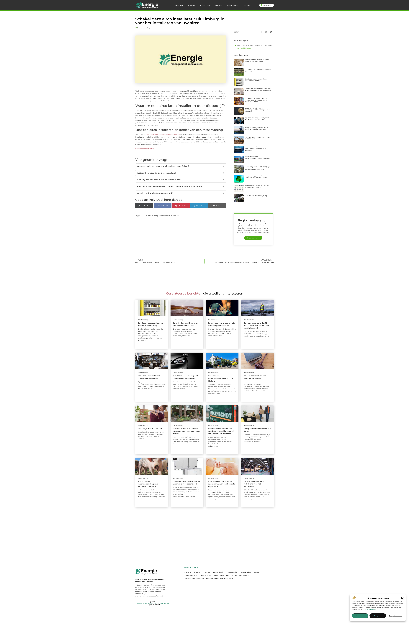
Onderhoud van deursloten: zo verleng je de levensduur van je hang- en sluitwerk (256, 100)
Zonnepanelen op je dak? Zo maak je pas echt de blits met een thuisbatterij (256, 325)
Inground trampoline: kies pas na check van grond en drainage (257, 128)
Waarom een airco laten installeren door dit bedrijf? (254, 45)
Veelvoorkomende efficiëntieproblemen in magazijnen (258, 157)
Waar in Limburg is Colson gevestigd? (180, 193)
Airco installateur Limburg (169, 216)
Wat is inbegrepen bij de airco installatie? (180, 173)
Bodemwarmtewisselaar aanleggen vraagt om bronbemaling (257, 60)
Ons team (191, 5)
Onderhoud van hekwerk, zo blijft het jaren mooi (258, 70)
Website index (205, 575)
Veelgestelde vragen (244, 48)
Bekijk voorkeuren (395, 616)
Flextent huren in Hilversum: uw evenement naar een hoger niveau (186, 431)
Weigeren (377, 616)
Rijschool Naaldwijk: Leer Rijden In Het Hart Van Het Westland (257, 118)
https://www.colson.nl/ (144, 148)
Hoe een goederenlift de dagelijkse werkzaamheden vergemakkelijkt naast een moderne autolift (257, 167)
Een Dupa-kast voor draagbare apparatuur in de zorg (256, 80)
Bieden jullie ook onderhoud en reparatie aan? (180, 180)
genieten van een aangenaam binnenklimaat (162, 135)
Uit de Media (205, 5)
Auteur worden (233, 5)
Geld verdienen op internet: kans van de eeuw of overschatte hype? (209, 578)
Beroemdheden (218, 572)
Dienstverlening (143, 28)
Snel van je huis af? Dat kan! (150, 429)
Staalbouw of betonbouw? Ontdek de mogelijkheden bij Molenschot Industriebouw (221, 431)
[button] (403, 598)
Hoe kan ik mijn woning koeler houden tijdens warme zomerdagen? (180, 186)
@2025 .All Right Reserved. (153, 603)
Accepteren (360, 616)
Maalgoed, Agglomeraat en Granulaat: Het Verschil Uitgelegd (257, 176)
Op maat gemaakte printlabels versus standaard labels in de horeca (258, 196)
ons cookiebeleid (370, 609)
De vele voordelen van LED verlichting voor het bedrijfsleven (255, 483)
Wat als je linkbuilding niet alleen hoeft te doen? (231, 575)
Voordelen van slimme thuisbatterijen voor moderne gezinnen (255, 148)
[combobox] (266, 5)
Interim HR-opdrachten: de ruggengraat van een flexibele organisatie (221, 483)
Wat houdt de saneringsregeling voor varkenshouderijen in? (148, 483)
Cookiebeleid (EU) (191, 575)
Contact (247, 5)
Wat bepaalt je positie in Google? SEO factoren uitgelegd (257, 186)
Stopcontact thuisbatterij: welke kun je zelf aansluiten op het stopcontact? (258, 89)
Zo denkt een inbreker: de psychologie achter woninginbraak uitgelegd (257, 109)
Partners (218, 5)
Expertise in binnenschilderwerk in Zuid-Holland (220, 378)
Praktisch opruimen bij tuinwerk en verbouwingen (257, 138)
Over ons (179, 5)
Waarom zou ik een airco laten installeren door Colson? (180, 166)
